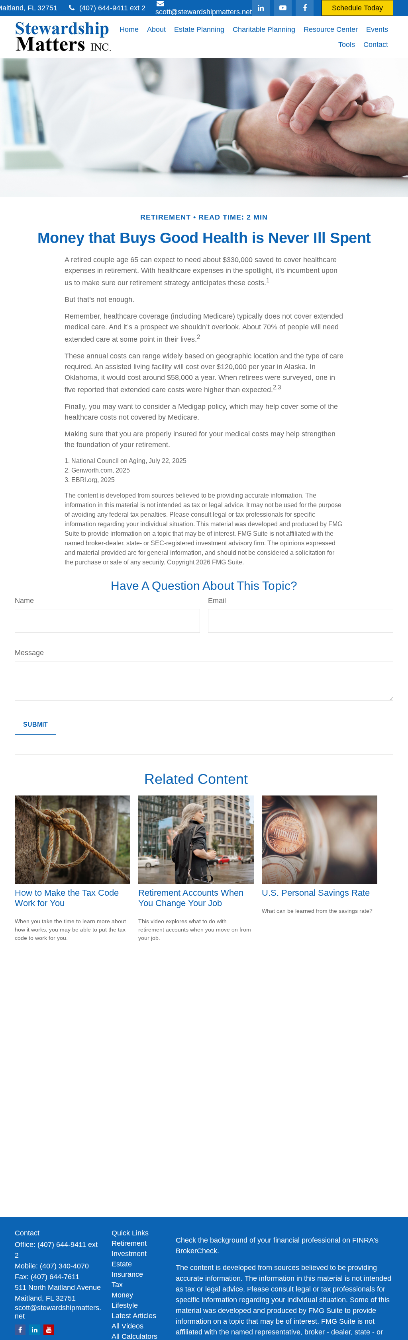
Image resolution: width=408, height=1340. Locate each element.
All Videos (127, 1326)
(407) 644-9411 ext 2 (112, 8)
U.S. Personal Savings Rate (316, 893)
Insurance (127, 1274)
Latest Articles (134, 1316)
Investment (129, 1254)
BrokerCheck (196, 1251)
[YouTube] (283, 8)
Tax (117, 1285)
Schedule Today (357, 8)
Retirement (129, 1243)
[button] (129, 29)
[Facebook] (305, 8)
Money (122, 1295)
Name (24, 601)
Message (29, 653)
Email (217, 601)
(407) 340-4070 (64, 1266)
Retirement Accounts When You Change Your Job (190, 898)
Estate (122, 1264)
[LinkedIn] (261, 8)
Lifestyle (125, 1305)
